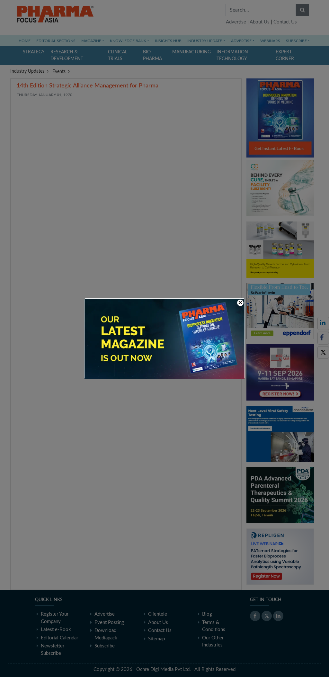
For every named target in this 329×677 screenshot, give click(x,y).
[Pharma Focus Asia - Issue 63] (164, 338)
